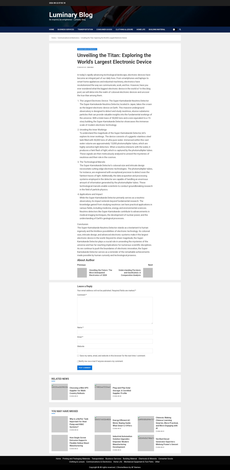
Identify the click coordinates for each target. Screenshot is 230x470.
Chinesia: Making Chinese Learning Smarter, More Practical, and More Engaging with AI (167, 423)
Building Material (157, 29)
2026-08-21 (74, 396)
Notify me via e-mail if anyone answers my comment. (101, 361)
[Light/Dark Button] (175, 29)
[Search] (180, 29)
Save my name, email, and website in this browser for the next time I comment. (112, 356)
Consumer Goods (104, 29)
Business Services (66, 29)
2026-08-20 (117, 396)
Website (80, 346)
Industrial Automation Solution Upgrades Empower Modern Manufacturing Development (122, 441)
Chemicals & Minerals (148, 459)
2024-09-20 (82, 67)
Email (80, 337)
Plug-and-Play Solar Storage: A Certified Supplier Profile (122, 390)
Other (157, 462)
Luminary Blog (71, 15)
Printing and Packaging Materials (76, 459)
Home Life (141, 29)
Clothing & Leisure (124, 29)
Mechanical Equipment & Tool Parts (138, 462)
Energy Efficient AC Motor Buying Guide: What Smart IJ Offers (122, 423)
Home (51, 29)
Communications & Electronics (87, 49)
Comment (82, 295)
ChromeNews (122, 467)
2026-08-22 (74, 430)
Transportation (85, 29)
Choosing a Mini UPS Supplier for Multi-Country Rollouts (79, 390)
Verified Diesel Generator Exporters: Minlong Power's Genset (167, 442)
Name (80, 327)
